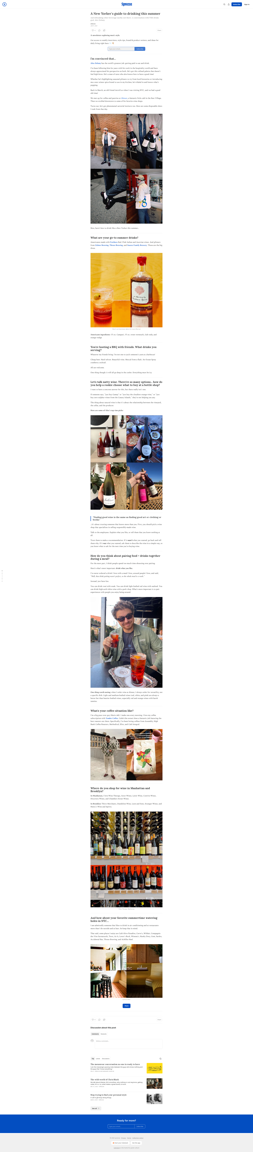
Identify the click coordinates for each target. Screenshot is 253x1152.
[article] (126, 1069)
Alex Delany (96, 63)
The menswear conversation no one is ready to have (115, 1064)
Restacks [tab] (103, 1034)
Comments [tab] (95, 1034)
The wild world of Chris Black (105, 1079)
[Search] (224, 4)
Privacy (123, 1138)
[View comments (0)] (99, 30)
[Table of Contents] (2, 576)
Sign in (246, 4)
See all (94, 1108)
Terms (129, 1138)
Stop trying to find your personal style (109, 1095)
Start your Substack (121, 1143)
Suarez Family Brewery (137, 245)
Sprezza (93, 24)
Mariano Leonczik (108, 1071)
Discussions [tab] (105, 1059)
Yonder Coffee (112, 718)
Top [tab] (93, 1059)
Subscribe (236, 4)
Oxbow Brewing (102, 245)
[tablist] (99, 1034)
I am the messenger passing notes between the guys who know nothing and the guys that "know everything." (117, 1068)
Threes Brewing (116, 245)
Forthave (114, 242)
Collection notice (137, 1138)
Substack (117, 1148)
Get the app (136, 1143)
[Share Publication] (229, 4)
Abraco (124, 98)
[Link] (87, 58)
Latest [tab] (98, 1059)
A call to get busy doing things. (101, 1098)
